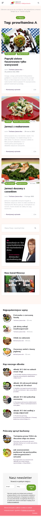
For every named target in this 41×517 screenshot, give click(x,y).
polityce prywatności (13, 502)
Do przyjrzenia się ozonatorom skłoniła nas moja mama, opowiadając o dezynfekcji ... (23, 461)
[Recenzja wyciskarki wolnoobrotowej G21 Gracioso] (19, 283)
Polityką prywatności (28, 510)
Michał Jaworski (18, 340)
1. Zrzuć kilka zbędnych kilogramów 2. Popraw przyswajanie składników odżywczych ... (25, 376)
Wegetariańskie (23, 53)
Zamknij (34, 513)
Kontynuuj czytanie (13, 89)
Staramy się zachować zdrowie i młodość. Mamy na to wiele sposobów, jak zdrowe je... (25, 443)
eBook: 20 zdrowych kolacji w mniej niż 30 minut (25, 384)
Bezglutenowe (10, 53)
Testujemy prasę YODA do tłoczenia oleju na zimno (25, 437)
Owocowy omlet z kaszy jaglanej (24, 350)
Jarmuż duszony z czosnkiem (14, 190)
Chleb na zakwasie (21, 338)
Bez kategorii (9, 183)
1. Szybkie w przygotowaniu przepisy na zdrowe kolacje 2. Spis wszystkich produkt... (25, 390)
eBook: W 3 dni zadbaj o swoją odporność (24, 411)
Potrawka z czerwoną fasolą (23, 316)
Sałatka (8, 121)
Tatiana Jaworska (15, 69)
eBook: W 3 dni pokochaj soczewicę (24, 398)
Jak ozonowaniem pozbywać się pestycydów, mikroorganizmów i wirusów (25, 453)
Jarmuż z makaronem (16, 126)
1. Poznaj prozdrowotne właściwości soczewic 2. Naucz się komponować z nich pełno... (25, 403)
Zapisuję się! (31, 487)
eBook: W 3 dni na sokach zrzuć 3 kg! (24, 370)
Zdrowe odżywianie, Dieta (22, 121)
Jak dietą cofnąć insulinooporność (20, 327)
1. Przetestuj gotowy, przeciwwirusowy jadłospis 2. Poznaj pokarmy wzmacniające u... (25, 417)
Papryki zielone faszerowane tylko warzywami (15, 61)
